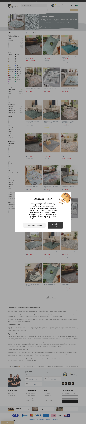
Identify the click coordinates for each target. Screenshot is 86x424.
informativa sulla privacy (47, 218)
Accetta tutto (55, 225)
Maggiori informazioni (34, 225)
